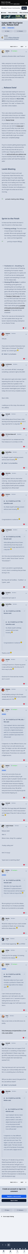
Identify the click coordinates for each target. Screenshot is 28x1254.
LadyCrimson (9, 825)
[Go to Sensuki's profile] (3, 414)
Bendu (7, 918)
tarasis (8, 659)
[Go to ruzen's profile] (3, 939)
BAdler (6, 36)
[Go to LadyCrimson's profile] (3, 826)
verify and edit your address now (16, 154)
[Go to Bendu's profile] (3, 919)
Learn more (3, 3)
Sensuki (8, 414)
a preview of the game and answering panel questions (14, 308)
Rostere (8, 333)
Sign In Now (14, 1200)
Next (22, 46)
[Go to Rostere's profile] (3, 334)
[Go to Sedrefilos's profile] (3, 452)
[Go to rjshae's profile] (3, 950)
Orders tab (19, 126)
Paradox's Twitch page (13, 296)
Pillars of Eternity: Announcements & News (11, 38)
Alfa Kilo (8, 473)
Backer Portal (10, 120)
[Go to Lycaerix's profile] (3, 593)
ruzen (7, 938)
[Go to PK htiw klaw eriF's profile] (3, 434)
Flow (7, 1015)
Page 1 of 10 (13, 46)
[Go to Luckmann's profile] (3, 365)
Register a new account (14, 1196)
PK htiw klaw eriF (11, 434)
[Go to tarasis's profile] (3, 660)
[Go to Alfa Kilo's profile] (3, 474)
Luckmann (9, 364)
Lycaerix (8, 592)
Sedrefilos (8, 452)
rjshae (7, 950)
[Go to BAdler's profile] (2, 37)
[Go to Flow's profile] (3, 1016)
